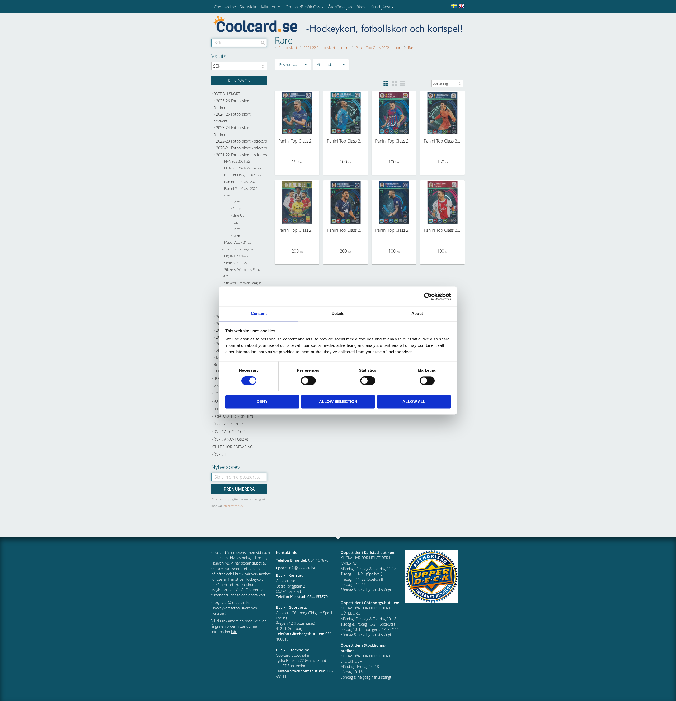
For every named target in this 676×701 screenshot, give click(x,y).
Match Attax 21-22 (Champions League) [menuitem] (238, 246)
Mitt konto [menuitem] (270, 7)
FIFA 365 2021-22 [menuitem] (237, 161)
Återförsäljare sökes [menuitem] (346, 7)
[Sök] (263, 43)
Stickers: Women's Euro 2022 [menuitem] (241, 273)
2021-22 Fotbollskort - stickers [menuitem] (241, 154)
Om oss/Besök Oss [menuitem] (302, 7)
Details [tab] (338, 313)
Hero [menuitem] (236, 229)
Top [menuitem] (235, 222)
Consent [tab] (259, 313)
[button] (293, 64)
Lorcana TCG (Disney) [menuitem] (233, 416)
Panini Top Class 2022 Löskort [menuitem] (239, 192)
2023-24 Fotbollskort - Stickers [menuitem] (233, 131)
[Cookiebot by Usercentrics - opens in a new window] (428, 296)
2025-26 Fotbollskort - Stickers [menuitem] (233, 104)
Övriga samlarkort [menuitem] (231, 439)
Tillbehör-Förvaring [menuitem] (233, 446)
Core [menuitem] (236, 202)
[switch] (308, 381)
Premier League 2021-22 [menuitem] (242, 175)
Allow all (413, 401)
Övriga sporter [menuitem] (228, 424)
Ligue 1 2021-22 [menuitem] (236, 256)
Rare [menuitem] (236, 236)
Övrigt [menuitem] (219, 454)
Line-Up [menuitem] (238, 215)
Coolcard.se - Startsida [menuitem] (235, 7)
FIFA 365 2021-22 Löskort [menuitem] (243, 168)
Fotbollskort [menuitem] (226, 93)
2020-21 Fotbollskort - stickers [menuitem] (241, 147)
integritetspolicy (233, 506)
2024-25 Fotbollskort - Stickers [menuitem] (233, 118)
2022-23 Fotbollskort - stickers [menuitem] (241, 141)
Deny (262, 401)
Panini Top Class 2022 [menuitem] (240, 181)
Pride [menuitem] (236, 208)
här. (234, 631)
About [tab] (417, 313)
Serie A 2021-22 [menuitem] (236, 262)
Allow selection (338, 401)
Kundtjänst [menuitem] (380, 7)
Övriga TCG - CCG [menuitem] (229, 431)
